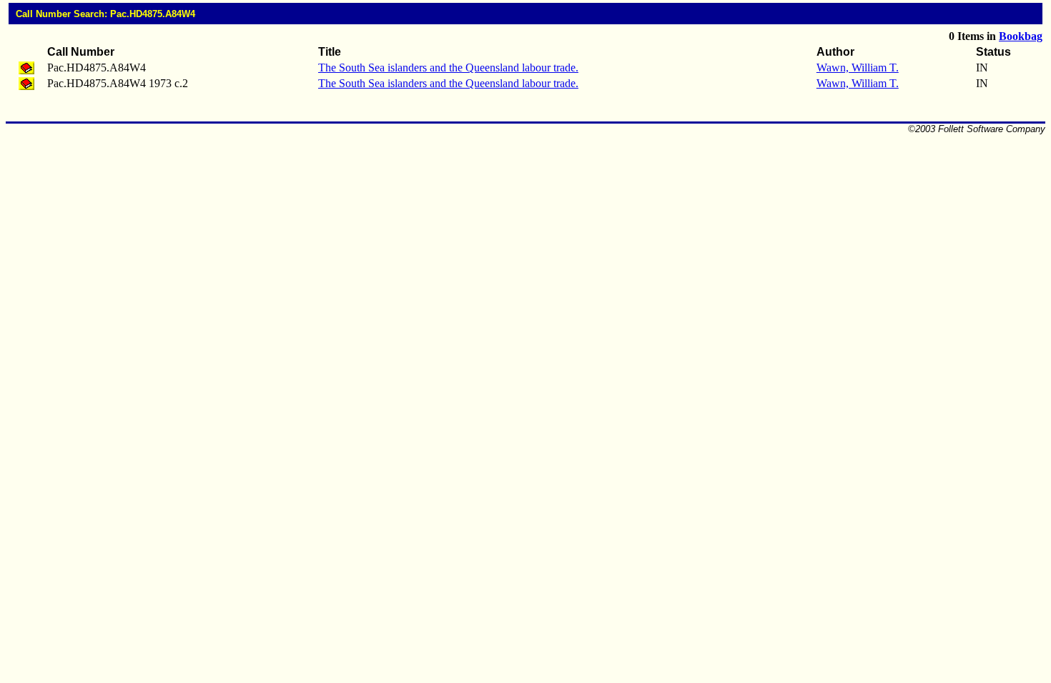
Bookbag (1020, 36)
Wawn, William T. (857, 67)
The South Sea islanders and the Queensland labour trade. (448, 67)
